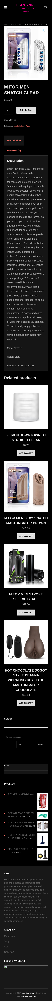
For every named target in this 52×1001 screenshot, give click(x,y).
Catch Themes (29, 996)
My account (9, 936)
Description (14, 140)
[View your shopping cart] (45, 8)
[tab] (16, 141)
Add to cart (26, 110)
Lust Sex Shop (26, 5)
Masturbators (16, 24)
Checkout (9, 952)
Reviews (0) (14, 150)
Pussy (28, 126)
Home (6, 24)
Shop (6, 941)
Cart (6, 947)
